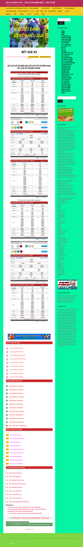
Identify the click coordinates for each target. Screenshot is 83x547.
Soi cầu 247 (62, 337)
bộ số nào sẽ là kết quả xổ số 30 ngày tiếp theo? (40, 524)
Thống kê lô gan (65, 66)
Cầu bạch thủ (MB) (66, 58)
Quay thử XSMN (65, 88)
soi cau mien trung (71, 334)
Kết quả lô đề (73, 330)
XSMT (45, 11)
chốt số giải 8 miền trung (15, 476)
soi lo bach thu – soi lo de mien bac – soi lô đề (30, 2)
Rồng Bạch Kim (71, 333)
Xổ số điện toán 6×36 (62, 231)
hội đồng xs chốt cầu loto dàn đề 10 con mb (66, 145)
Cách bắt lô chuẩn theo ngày (65, 310)
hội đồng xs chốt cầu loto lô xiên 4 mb (65, 159)
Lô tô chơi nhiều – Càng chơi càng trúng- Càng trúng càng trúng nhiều (25, 513)
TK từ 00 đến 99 (65, 79)
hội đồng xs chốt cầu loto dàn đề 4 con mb (66, 140)
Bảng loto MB (60, 263)
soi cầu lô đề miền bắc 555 (70, 341)
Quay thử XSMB (65, 86)
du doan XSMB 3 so (72, 320)
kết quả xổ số (24, 518)
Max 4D (63, 49)
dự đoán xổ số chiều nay (69, 326)
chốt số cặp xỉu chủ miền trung (16, 480)
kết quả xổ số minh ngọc (35, 518)
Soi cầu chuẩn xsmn (69, 8)
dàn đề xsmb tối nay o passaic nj (64, 322)
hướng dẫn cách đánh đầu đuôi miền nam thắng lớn (20, 511)
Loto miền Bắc (65, 81)
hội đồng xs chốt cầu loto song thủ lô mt (66, 180)
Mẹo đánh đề (67, 331)
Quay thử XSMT (65, 89)
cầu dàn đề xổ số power (67, 315)
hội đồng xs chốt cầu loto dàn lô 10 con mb (66, 148)
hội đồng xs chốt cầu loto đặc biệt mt (65, 170)
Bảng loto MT (60, 264)
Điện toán (8, 14)
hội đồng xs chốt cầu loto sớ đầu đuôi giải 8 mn (67, 193)
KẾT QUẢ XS (32, 11)
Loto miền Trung (66, 84)
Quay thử (36, 14)
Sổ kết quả (59, 11)
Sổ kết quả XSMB (66, 37)
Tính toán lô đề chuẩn (11, 11)
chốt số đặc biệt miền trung (15, 487)
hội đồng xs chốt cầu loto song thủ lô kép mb (67, 162)
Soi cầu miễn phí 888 (70, 342)
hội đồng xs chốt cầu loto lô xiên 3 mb (65, 157)
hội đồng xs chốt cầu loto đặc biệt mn (65, 188)
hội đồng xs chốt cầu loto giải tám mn (65, 189)
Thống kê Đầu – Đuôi (67, 74)
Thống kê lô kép (65, 69)
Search (61, 23)
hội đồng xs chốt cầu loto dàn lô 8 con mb (66, 154)
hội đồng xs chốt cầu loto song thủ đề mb (66, 161)
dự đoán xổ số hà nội (70, 328)
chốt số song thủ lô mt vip (15, 494)
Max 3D (63, 47)
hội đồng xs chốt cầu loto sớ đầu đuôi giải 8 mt (67, 175)
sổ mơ (43, 14)
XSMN (41, 11)
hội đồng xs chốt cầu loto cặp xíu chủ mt (66, 169)
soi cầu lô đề (62, 341)
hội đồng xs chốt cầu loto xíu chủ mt (65, 181)
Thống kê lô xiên (66, 68)
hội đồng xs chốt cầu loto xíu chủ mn (65, 199)
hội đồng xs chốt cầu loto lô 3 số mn (65, 191)
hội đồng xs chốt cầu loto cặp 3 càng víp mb (66, 138)
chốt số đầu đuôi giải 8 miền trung (17, 483)
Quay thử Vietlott (66, 91)
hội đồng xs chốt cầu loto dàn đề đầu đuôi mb (67, 146)
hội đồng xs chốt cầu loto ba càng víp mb (66, 132)
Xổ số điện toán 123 (67, 54)
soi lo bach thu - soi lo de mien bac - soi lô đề (17, 56)
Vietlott (67, 11)
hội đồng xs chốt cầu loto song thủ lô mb (66, 164)
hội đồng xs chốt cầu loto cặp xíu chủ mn (66, 186)
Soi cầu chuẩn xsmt (57, 8)
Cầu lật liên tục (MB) (67, 59)
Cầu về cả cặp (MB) (66, 61)
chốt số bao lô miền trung (15, 491)
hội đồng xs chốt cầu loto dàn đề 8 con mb (66, 143)
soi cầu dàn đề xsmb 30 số (68, 339)
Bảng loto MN (60, 266)
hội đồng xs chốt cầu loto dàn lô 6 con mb (66, 153)
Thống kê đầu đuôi (66, 64)
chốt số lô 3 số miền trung (15, 498)
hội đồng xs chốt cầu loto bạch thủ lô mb (66, 137)
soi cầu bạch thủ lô (68, 337)
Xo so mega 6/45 (66, 44)
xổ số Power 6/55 (66, 46)
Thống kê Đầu (65, 71)
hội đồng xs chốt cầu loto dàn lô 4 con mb (66, 150)
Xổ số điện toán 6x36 (67, 52)
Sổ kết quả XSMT (66, 41)
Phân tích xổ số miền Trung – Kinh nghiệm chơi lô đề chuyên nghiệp (24, 507)
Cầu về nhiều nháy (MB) (68, 63)
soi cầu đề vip (72, 344)
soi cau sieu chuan (69, 336)
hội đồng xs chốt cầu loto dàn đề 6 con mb (66, 142)
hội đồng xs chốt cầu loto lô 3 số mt (65, 173)
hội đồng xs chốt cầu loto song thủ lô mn (66, 197)
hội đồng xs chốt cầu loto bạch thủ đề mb (66, 134)
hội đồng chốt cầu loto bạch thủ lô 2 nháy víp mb (67, 130)
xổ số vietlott (65, 42)
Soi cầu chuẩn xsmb (33, 8)
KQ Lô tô (29, 14)
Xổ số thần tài (65, 56)
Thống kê (22, 14)
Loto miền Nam (65, 83)
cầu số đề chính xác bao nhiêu (66, 318)
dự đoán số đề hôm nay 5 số (67, 323)
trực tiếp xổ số (45, 518)
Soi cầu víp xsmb (45, 8)
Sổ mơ (63, 93)
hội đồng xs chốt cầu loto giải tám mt (65, 172)
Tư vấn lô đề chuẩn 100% (23, 11)
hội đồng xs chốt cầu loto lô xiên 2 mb (65, 156)
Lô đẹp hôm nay (61, 331)
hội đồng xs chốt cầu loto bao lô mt (65, 167)
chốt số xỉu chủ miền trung (15, 473)
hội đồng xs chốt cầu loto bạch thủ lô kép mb (67, 135)
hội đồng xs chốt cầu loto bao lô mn (65, 185)
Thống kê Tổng (65, 76)
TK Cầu (15, 14)
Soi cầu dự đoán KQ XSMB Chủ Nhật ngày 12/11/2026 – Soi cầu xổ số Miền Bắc (27, 509)
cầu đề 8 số (65, 320)
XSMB (37, 11)
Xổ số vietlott (60, 220)
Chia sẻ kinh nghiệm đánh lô (63, 309)
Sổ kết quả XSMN (66, 39)
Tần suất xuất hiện (66, 78)
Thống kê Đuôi (65, 73)
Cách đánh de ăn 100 (65, 312)
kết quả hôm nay (52, 11)
